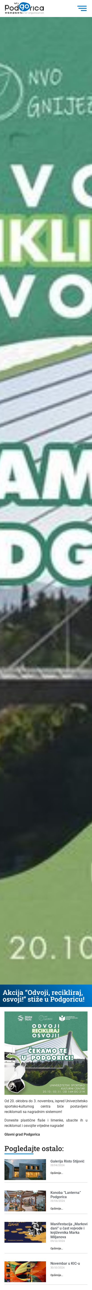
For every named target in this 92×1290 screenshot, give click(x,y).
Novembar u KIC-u (65, 1263)
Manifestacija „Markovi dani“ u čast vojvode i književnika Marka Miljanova (69, 1230)
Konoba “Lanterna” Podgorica (65, 1195)
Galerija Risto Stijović (67, 1161)
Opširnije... (56, 1173)
